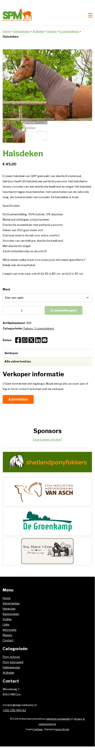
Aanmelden (18, 399)
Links (6, 624)
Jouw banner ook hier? (47, 439)
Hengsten (9, 608)
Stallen (7, 619)
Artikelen (38, 31)
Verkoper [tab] (11, 353)
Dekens (52, 31)
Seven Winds (62, 729)
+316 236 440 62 (14, 710)
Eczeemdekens (69, 31)
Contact (8, 640)
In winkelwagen (63, 310)
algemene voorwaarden (58, 718)
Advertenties (21, 31)
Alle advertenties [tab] (17, 361)
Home (6, 31)
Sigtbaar (38, 729)
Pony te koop (11, 657)
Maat (6, 289)
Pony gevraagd (13, 662)
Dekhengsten (11, 667)
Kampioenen (11, 614)
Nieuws (7, 635)
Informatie (9, 629)
